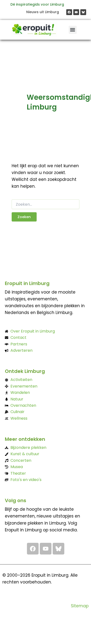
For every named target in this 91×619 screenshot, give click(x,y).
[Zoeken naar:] (46, 204)
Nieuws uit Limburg (42, 11)
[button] (73, 30)
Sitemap (80, 606)
